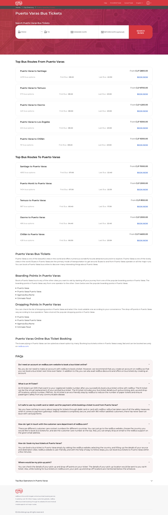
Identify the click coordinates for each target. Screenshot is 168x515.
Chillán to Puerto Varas (32, 234)
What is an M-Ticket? (28, 384)
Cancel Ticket (128, 3)
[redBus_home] (21, 3)
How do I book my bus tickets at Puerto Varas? (40, 443)
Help (105, 3)
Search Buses (141, 32)
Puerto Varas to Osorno (32, 105)
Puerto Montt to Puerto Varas (36, 183)
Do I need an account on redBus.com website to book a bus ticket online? (52, 365)
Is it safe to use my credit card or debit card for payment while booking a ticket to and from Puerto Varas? (68, 405)
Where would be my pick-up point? (35, 462)
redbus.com (23, 346)
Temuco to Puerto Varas (33, 200)
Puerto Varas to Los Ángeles (35, 122)
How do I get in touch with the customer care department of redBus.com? (53, 424)
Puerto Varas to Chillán (32, 139)
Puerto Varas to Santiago (33, 71)
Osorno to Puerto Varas (32, 217)
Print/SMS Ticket (115, 3)
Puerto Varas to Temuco (33, 88)
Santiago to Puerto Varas (33, 166)
